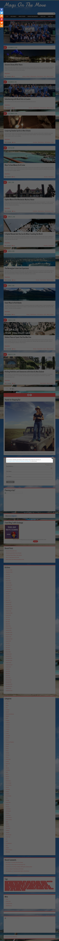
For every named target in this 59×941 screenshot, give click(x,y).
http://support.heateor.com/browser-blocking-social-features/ (18, 461)
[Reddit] (1, 22)
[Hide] (0, 29)
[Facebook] (1, 9)
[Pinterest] (1, 19)
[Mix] (1, 16)
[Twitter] (1, 12)
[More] (1, 25)
